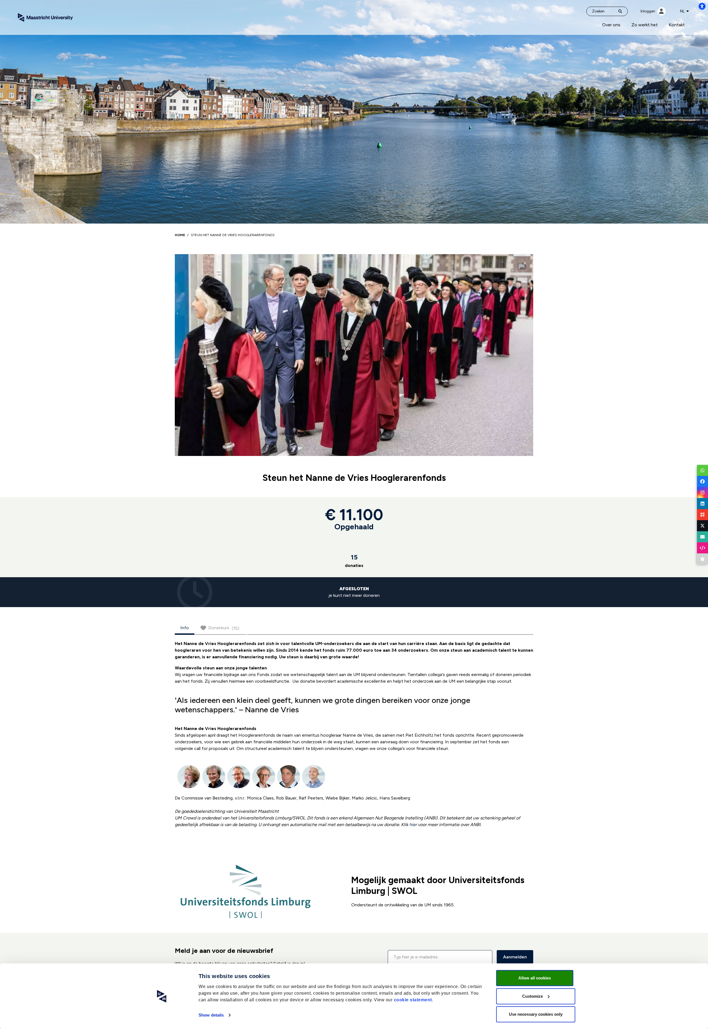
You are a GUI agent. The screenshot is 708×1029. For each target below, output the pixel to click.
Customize (532, 996)
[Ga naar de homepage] (45, 17)
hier (413, 824)
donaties (354, 560)
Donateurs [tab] (223, 628)
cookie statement (413, 999)
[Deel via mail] (702, 536)
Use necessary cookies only (536, 1014)
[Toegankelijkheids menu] (702, 6)
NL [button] (682, 11)
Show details (211, 1015)
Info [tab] (184, 627)
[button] (440, 957)
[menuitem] (611, 25)
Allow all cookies (534, 978)
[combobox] (684, 11)
